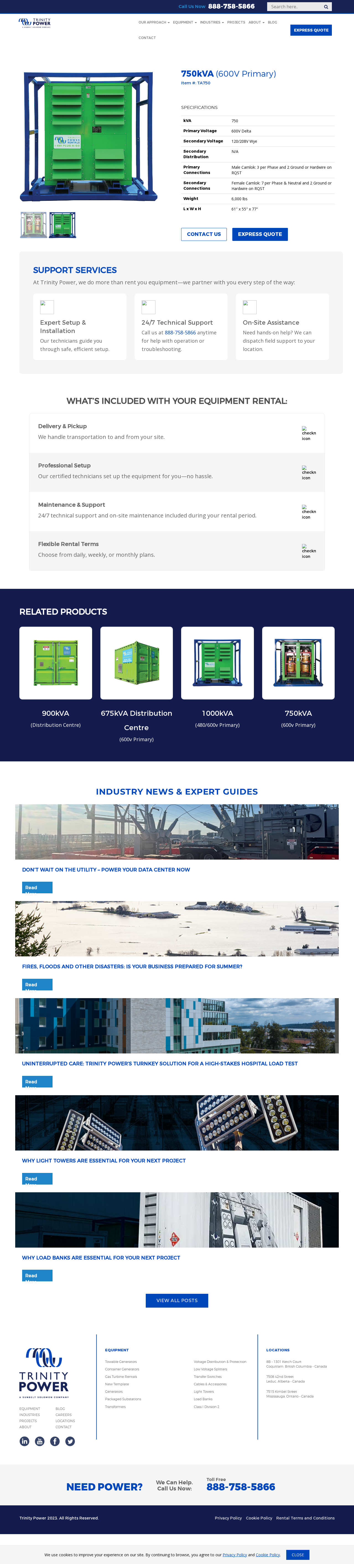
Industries (210, 22)
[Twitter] (70, 1441)
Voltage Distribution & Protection (220, 1362)
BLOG (60, 1409)
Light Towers (204, 1391)
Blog (272, 22)
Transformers (115, 1407)
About (255, 22)
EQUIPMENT (29, 1409)
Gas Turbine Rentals (121, 1377)
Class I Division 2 (206, 1407)
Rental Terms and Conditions (305, 1518)
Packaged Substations (123, 1399)
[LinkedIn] (24, 1441)
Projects (236, 22)
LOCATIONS (65, 1421)
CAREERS (64, 1415)
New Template (117, 1384)
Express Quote (260, 234)
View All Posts (177, 1300)
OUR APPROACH (153, 22)
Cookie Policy (259, 1518)
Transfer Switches (208, 1377)
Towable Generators (121, 1362)
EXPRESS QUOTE (311, 30)
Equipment (183, 22)
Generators (114, 1391)
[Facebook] (55, 1441)
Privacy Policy (228, 1518)
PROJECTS (28, 1421)
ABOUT (25, 1427)
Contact (147, 38)
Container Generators (122, 1369)
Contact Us (204, 234)
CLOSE (298, 1554)
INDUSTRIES (29, 1415)
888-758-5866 (231, 6)
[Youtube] (40, 1441)
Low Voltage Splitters (210, 1369)
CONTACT (64, 1427)
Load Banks (203, 1399)
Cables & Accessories (210, 1384)
